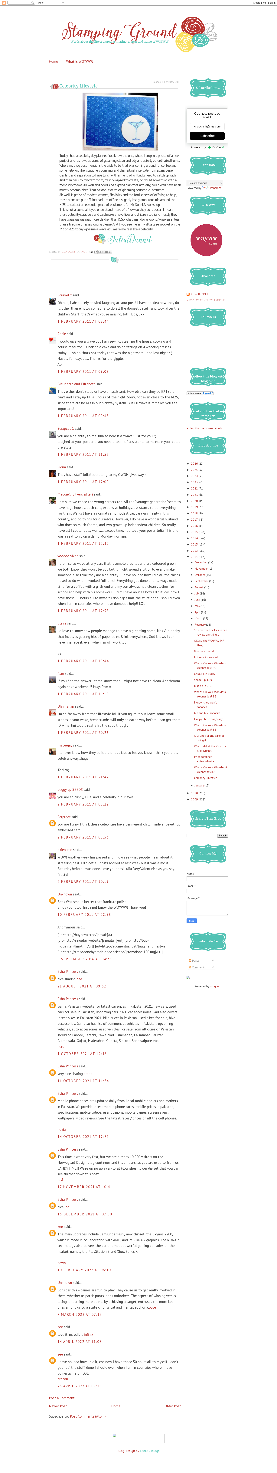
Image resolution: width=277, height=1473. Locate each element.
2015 (195, 532)
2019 (195, 507)
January (199, 785)
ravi (60, 1179)
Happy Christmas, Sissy (208, 719)
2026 (195, 463)
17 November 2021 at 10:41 (84, 1187)
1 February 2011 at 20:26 (83, 732)
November (202, 568)
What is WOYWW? (79, 61)
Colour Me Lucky (204, 674)
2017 (194, 519)
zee (60, 1226)
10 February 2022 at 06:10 (84, 1270)
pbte (152, 1307)
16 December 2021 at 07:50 (84, 1214)
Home (53, 61)
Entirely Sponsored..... (207, 657)
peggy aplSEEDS (70, 789)
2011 (195, 557)
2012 (195, 550)
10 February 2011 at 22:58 (84, 914)
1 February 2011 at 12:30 (83, 543)
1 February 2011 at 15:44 (83, 661)
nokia (61, 1129)
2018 (195, 513)
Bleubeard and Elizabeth (76, 384)
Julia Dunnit (199, 294)
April (198, 612)
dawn (61, 1262)
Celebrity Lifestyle (205, 778)
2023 (195, 482)
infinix (88, 1334)
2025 (195, 470)
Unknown (64, 894)
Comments (198, 967)
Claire (61, 623)
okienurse (64, 849)
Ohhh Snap (65, 706)
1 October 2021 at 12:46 (82, 1053)
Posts (195, 960)
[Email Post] (90, 252)
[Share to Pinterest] (110, 252)
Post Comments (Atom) (88, 1416)
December (201, 562)
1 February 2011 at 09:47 (83, 416)
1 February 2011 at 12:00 (83, 481)
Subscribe (207, 136)
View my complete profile (206, 300)
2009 (195, 799)
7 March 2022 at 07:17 (79, 1314)
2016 (195, 526)
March (199, 618)
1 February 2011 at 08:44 (83, 321)
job (67, 1207)
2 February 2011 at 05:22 (83, 804)
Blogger (215, 986)
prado (88, 1073)
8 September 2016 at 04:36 (84, 959)
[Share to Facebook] (106, 252)
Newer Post (58, 1406)
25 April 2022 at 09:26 (79, 1386)
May (197, 606)
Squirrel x (64, 295)
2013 (195, 544)
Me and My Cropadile (207, 713)
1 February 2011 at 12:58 (83, 610)
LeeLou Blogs (150, 1450)
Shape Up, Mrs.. (203, 680)
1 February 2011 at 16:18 (83, 694)
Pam (60, 673)
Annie (61, 333)
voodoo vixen (67, 556)
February (200, 624)
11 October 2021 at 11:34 (83, 1081)
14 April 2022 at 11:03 (79, 1341)
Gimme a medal (204, 651)
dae (79, 979)
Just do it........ (203, 686)
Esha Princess (67, 971)
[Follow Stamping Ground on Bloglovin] (200, 394)
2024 (195, 476)
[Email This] (96, 252)
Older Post (173, 1406)
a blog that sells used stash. (205, 428)
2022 (195, 488)
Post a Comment (62, 1398)
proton (62, 1379)
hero (60, 1046)
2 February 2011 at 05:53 (83, 837)
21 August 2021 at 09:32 (81, 986)
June (198, 599)
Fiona (61, 467)
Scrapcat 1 (65, 428)
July (197, 593)
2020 (195, 501)
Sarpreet (64, 817)
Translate (215, 188)
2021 (195, 494)
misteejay (64, 745)
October (200, 575)
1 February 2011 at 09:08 (83, 371)
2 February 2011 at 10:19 (83, 881)
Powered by (198, 147)
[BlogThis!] (99, 252)
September (202, 581)
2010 (195, 793)
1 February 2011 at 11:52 (83, 454)
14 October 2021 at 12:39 (83, 1136)
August (199, 587)
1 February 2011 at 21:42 (83, 777)
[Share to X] (103, 252)
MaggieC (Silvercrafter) (75, 494)
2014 (195, 538)
